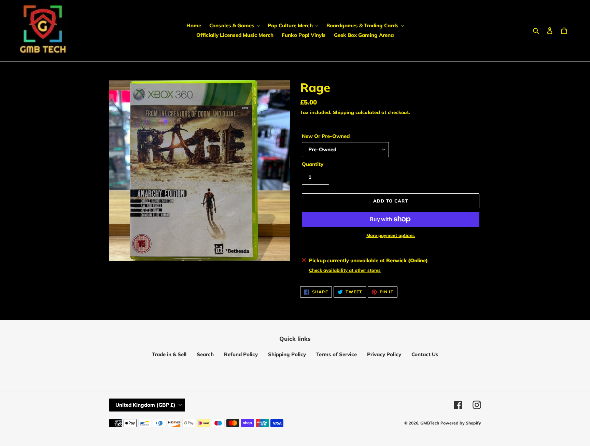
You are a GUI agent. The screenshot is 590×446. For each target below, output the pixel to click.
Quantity (312, 164)
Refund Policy (241, 354)
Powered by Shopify (460, 423)
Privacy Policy (384, 354)
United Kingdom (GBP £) (145, 405)
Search (205, 354)
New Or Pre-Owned (326, 136)
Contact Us (424, 354)
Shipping (343, 112)
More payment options (390, 235)
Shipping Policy (287, 354)
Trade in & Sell (169, 354)
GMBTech (429, 423)
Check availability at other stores (345, 270)
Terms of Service (336, 354)
